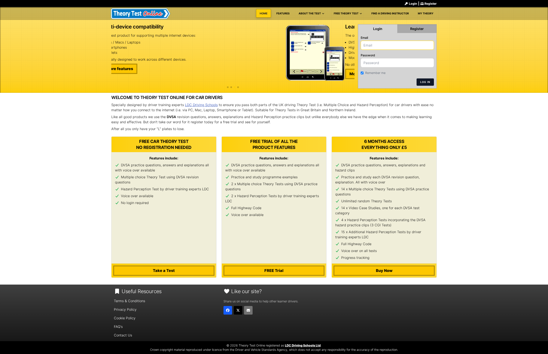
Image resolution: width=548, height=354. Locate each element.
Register (430, 3)
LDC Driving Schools (201, 105)
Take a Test (164, 270)
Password (368, 55)
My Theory (425, 13)
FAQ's (118, 326)
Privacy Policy (125, 309)
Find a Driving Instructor (390, 13)
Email (364, 37)
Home (263, 13)
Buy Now (384, 270)
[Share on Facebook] (227, 310)
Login (412, 3)
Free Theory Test (346, 13)
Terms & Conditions (129, 301)
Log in (425, 82)
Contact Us (123, 335)
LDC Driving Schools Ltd (303, 345)
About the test (310, 13)
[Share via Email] (248, 310)
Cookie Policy (125, 318)
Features (283, 13)
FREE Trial (273, 270)
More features (129, 74)
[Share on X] (238, 310)
